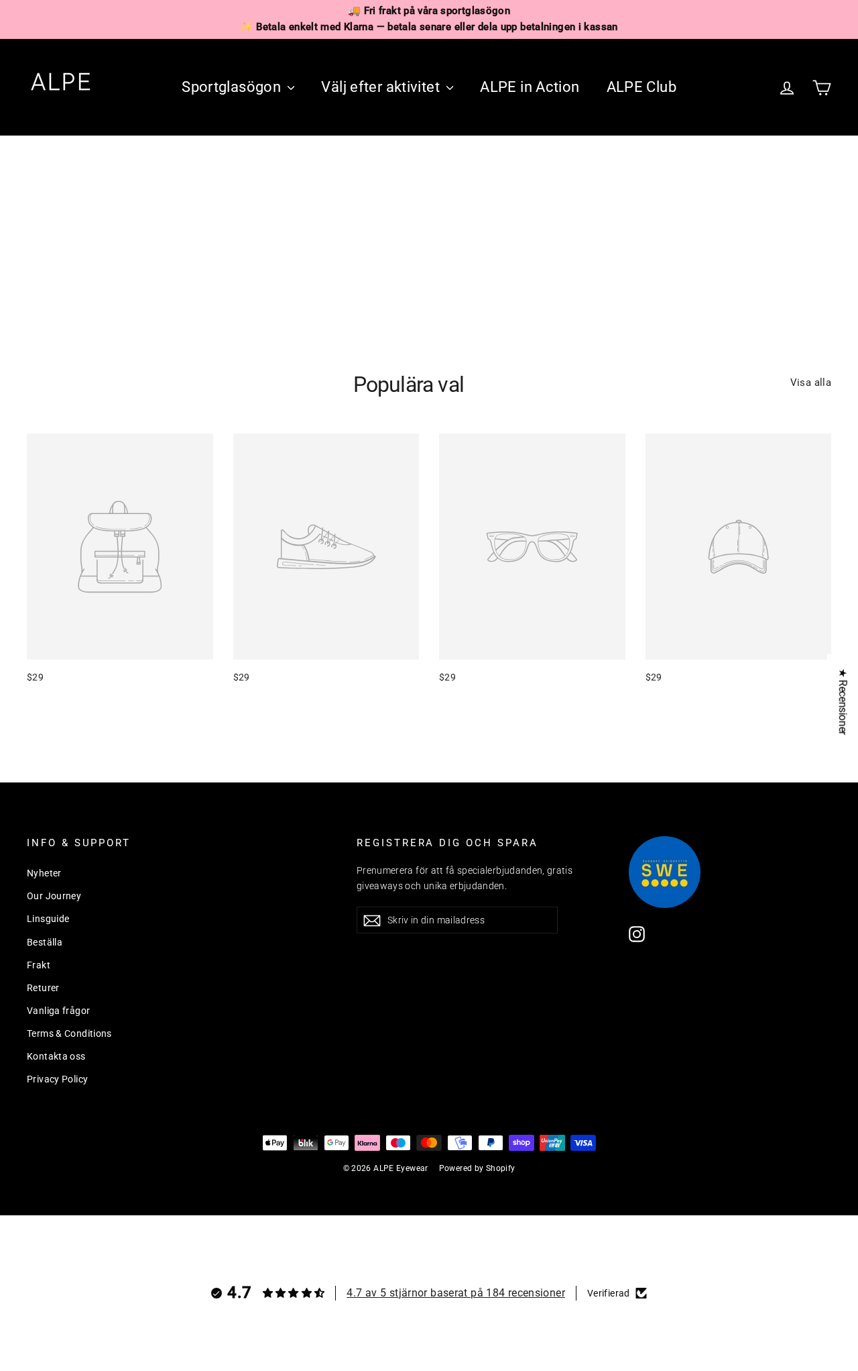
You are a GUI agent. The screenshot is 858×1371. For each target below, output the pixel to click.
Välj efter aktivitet (382, 87)
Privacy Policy (57, 1079)
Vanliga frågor (58, 1010)
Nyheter (44, 873)
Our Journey (54, 896)
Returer (43, 987)
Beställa (44, 942)
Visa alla (810, 382)
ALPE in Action (529, 87)
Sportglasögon (233, 87)
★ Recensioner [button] (843, 701)
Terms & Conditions (69, 1033)
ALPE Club (641, 87)
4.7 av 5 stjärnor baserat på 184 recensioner (456, 1292)
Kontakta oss (56, 1056)
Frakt (38, 965)
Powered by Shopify (477, 1168)
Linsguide (48, 918)
